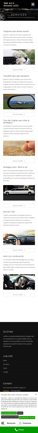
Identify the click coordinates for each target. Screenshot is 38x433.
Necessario (11, 423)
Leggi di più (4, 408)
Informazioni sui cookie (10, 417)
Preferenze (27, 423)
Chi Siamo (6, 364)
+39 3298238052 (15, 391)
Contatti (5, 372)
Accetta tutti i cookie (27, 417)
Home (5, 360)
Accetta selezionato (9, 413)
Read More (18, 70)
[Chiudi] (36, 394)
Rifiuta (20, 413)
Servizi (5, 368)
